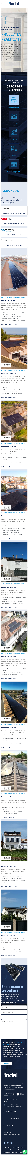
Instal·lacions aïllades (14, 235)
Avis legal (14, 1152)
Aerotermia (17, 200)
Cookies (21, 1152)
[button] (24, 1152)
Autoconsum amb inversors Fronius (14, 223)
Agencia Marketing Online (17, 1147)
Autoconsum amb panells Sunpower (14, 213)
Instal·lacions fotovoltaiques (7, 201)
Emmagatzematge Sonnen (14, 245)
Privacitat (7, 1152)
